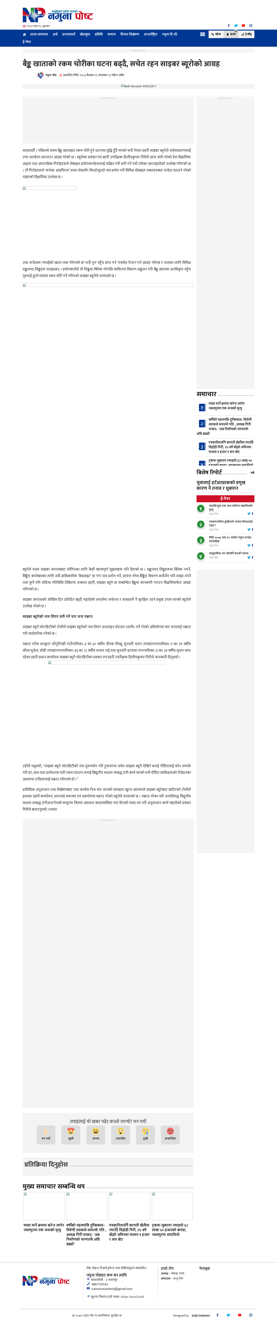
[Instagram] (251, 25)
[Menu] (202, 34)
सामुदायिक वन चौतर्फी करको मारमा (228, 553)
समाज (111, 34)
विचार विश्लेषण (129, 34)
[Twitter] (236, 25)
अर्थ (55, 34)
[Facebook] (228, 25)
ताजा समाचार (39, 34)
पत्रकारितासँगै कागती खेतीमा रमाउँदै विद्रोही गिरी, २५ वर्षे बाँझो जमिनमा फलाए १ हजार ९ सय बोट (231, 447)
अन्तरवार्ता (68, 34)
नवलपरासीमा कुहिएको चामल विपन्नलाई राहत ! (231, 523)
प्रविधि (99, 34)
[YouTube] (243, 25)
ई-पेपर (27, 42)
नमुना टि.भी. (170, 34)
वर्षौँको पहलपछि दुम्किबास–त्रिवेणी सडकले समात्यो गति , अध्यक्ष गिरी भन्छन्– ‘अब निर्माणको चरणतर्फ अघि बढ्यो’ (224, 427)
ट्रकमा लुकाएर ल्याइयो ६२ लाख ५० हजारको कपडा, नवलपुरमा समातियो (231, 463)
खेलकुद (85, 34)
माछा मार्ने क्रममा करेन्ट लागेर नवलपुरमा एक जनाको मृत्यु (227, 406)
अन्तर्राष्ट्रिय (150, 34)
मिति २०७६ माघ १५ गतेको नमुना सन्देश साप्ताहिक (230, 539)
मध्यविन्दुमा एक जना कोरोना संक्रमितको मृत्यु (231, 507)
